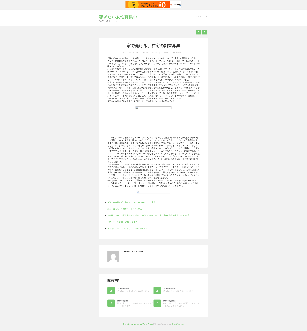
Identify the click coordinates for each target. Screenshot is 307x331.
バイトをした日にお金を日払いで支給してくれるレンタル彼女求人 (181, 303)
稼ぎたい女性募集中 (118, 17)
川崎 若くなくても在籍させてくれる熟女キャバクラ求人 (135, 303)
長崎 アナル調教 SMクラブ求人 (122, 222)
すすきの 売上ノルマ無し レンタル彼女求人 (127, 228)
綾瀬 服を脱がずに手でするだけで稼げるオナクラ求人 (131, 202)
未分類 (178, 53)
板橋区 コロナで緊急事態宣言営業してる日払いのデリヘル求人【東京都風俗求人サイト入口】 (148, 215)
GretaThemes (177, 324)
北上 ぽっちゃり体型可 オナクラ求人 (124, 209)
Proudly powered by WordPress (138, 324)
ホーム (198, 16)
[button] (206, 16)
